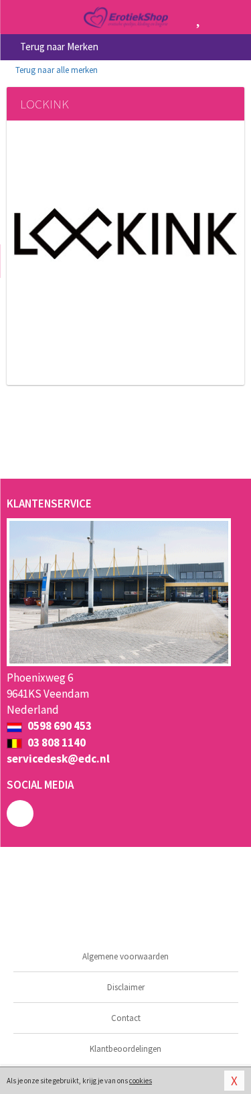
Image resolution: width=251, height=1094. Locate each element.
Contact (126, 1018)
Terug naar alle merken (55, 70)
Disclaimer (126, 987)
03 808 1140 (55, 742)
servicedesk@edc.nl (58, 758)
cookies (140, 1080)
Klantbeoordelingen (125, 1048)
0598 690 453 (58, 725)
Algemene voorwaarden (125, 956)
